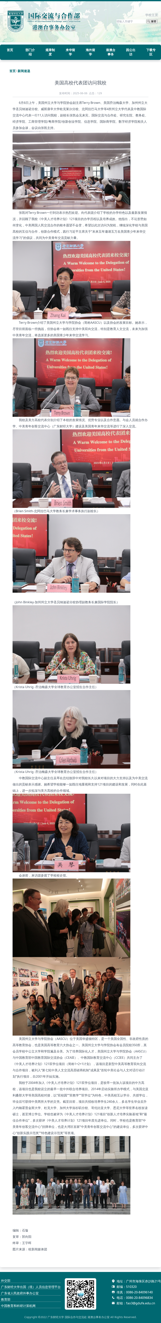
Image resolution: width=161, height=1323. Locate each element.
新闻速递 (24, 71)
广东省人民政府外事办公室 (20, 1293)
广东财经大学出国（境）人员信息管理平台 (31, 1287)
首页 (12, 71)
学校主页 (151, 15)
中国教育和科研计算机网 (18, 1306)
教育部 (5, 1299)
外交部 (5, 1280)
